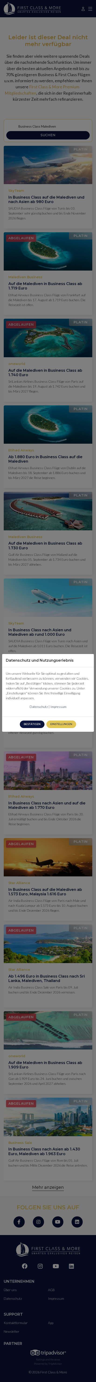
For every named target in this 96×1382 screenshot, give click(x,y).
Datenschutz (39, 707)
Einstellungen (61, 724)
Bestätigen (32, 724)
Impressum (58, 707)
